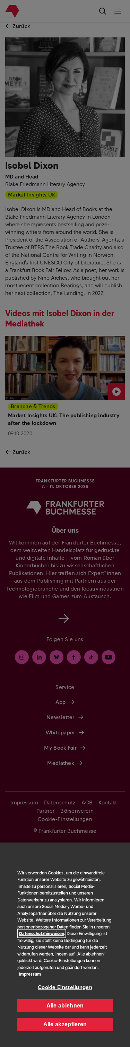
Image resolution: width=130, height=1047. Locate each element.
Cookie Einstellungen (65, 987)
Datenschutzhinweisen (41, 933)
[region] (65, 945)
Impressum (30, 974)
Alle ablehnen (65, 1006)
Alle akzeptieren (65, 1024)
